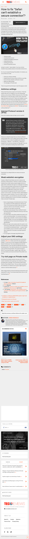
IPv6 (5, 285)
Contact (12, 519)
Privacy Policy (15, 521)
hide (24, 22)
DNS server (8, 240)
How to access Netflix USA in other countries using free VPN (6, 361)
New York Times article (20, 132)
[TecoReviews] (12, 3)
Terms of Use (7, 521)
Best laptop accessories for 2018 (12, 342)
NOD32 (16, 106)
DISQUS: (5, 369)
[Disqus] (14, 387)
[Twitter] (11, 532)
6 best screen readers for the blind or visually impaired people (22, 361)
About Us (6, 519)
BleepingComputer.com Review (9, 299)
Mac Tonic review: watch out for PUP (10, 301)
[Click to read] (14, 338)
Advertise (18, 519)
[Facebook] (4, 532)
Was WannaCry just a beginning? (12, 353)
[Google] (7, 532)
